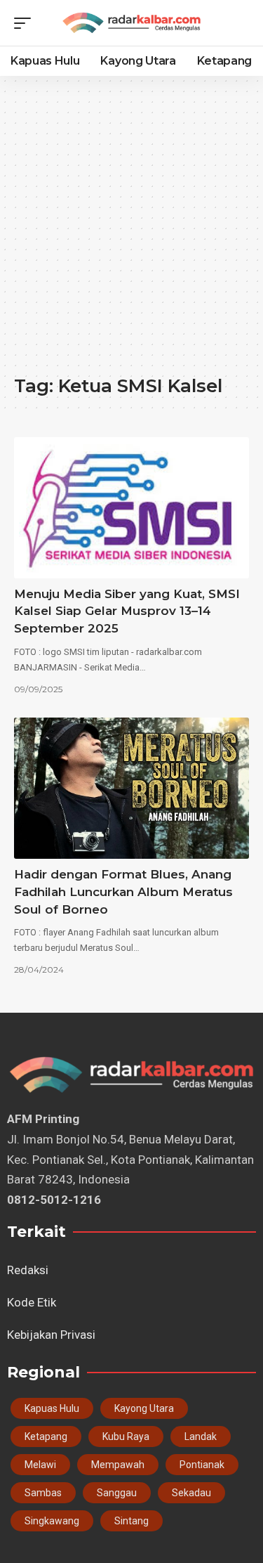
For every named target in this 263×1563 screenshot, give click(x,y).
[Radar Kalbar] (131, 22)
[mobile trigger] (26, 23)
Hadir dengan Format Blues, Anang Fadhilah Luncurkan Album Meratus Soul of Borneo (123, 891)
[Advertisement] (131, 232)
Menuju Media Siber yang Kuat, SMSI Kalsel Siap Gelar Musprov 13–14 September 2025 (127, 611)
